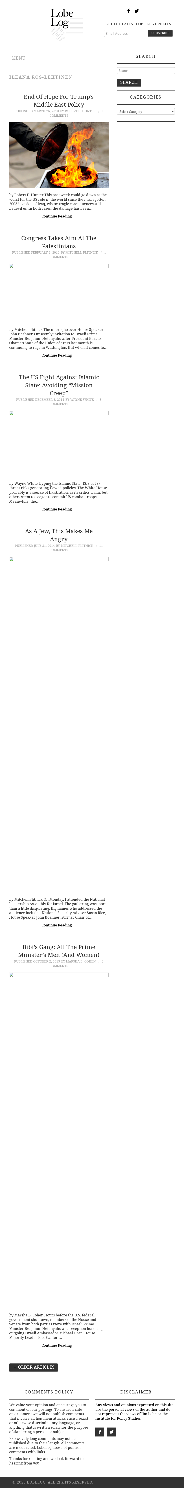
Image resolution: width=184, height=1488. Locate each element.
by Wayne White (80, 399)
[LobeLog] (67, 25)
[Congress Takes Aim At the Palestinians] (59, 293)
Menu (18, 58)
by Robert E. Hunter (78, 111)
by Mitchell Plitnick (79, 252)
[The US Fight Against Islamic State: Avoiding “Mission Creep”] (59, 444)
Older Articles (34, 1367)
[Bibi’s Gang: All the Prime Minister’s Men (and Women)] (59, 1141)
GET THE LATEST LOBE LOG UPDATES (138, 24)
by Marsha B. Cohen (78, 961)
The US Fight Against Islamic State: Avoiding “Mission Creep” (59, 385)
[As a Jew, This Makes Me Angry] (59, 725)
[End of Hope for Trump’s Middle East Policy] (59, 155)
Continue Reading (59, 216)
